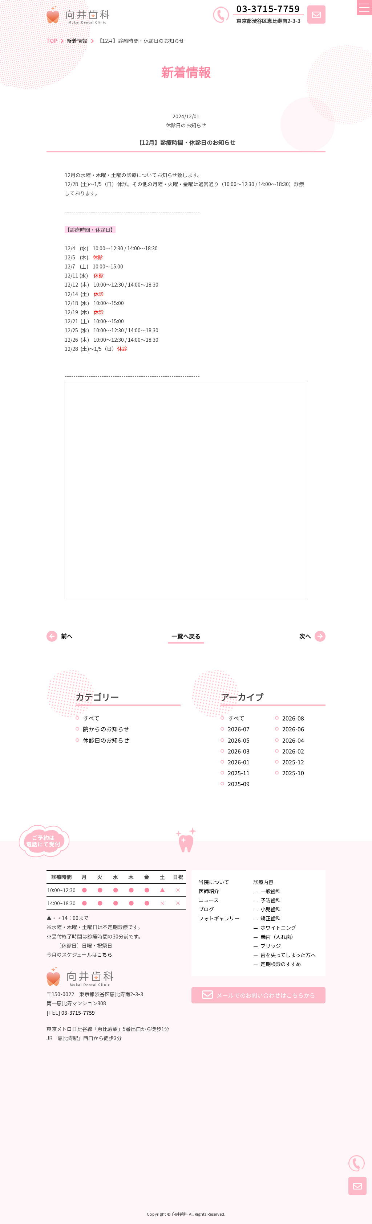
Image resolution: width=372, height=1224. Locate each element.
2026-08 (293, 718)
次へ (305, 636)
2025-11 (239, 772)
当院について (214, 882)
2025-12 (293, 761)
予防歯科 (270, 900)
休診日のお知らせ (106, 740)
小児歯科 (270, 909)
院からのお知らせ (106, 728)
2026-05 (239, 740)
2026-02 (293, 751)
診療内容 (263, 882)
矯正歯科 (270, 918)
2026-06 (293, 728)
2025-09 (239, 783)
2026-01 (239, 761)
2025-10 (293, 772)
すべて (91, 718)
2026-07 (239, 728)
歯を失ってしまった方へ (288, 954)
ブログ (206, 909)
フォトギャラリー (219, 918)
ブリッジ (270, 945)
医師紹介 (209, 891)
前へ (67, 636)
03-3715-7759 (268, 8)
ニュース (209, 900)
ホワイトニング (278, 927)
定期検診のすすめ (280, 964)
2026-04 (293, 740)
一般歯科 (270, 891)
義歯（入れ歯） (278, 936)
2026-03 (239, 751)
